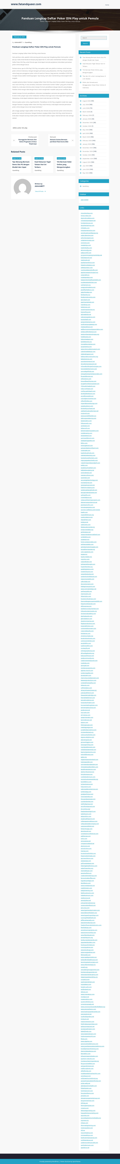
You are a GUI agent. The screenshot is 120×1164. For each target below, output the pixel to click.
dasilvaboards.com (86, 616)
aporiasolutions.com (87, 858)
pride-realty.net (85, 1083)
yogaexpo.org (85, 539)
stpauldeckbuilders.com (88, 942)
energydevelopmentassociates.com (91, 374)
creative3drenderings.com (89, 875)
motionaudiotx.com (87, 1128)
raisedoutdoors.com (87, 406)
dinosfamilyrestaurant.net (88, 364)
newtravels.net (85, 260)
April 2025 (86, 133)
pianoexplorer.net (86, 1014)
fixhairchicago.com (86, 829)
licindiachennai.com (87, 223)
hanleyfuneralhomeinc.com (89, 458)
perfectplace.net (85, 532)
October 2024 (87, 155)
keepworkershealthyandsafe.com (91, 280)
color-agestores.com (87, 552)
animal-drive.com (86, 848)
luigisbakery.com (86, 984)
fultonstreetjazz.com (87, 339)
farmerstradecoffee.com (88, 878)
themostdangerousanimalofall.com (91, 601)
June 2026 (86, 108)
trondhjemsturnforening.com (90, 1049)
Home (107, 5)
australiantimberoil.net (88, 361)
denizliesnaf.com (86, 831)
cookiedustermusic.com (88, 777)
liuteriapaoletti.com (87, 762)
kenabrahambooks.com (88, 638)
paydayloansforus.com (88, 262)
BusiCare (68, 1161)
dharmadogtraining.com (88, 1125)
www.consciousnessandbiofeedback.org (93, 1007)
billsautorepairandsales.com (89, 1056)
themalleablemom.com (88, 697)
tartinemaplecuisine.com (88, 707)
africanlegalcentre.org (87, 653)
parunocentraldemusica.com (89, 1044)
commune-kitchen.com (88, 641)
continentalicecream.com (88, 628)
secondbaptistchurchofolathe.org (91, 1118)
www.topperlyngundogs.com (89, 915)
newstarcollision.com (87, 475)
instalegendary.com (87, 277)
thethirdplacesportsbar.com (89, 1024)
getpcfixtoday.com (86, 292)
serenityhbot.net (86, 900)
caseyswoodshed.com (87, 826)
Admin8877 (18, 42)
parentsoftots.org (86, 873)
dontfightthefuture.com (88, 393)
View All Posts (39, 191)
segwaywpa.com (86, 861)
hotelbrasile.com (86, 337)
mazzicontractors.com (87, 1021)
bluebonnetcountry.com (88, 297)
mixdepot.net (85, 997)
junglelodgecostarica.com (88, 730)
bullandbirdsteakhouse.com (89, 960)
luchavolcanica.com (87, 784)
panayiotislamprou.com (88, 322)
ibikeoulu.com (85, 685)
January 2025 (87, 144)
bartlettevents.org (86, 342)
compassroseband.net (87, 843)
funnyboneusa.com (87, 774)
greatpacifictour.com (87, 794)
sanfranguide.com (86, 591)
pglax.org (84, 757)
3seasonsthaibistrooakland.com (90, 534)
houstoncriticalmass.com (88, 599)
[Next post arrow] (72, 140)
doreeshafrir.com (86, 675)
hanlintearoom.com (87, 1091)
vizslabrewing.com (86, 433)
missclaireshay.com (87, 213)
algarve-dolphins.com (87, 737)
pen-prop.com (85, 908)
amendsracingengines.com (89, 930)
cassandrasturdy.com (87, 574)
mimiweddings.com (87, 1135)
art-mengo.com (85, 715)
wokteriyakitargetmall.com (89, 490)
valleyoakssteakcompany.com (90, 824)
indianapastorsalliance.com (89, 821)
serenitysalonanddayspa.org (89, 233)
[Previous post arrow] (14, 140)
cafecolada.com (85, 581)
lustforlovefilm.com (87, 646)
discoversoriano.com (87, 584)
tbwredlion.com (85, 1053)
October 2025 (87, 126)
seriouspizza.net (86, 841)
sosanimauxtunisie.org (88, 309)
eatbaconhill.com (86, 253)
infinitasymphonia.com (88, 651)
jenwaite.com (85, 1096)
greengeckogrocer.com (88, 485)
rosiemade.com (85, 450)
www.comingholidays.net (88, 589)
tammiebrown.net (86, 720)
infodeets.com (85, 228)
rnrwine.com (85, 1108)
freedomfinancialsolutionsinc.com (91, 925)
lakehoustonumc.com (87, 893)
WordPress (55, 1161)
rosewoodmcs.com (86, 999)
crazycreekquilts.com (87, 631)
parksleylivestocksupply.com (89, 547)
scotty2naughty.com (87, 673)
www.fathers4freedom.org (89, 913)
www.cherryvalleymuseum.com (90, 349)
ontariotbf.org (85, 275)
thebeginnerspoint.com (88, 586)
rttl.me (83, 1130)
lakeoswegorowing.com (88, 1110)
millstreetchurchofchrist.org (89, 1078)
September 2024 (88, 158)
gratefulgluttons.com (87, 569)
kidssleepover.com (86, 257)
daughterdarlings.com (87, 225)
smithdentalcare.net (87, 1140)
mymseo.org (85, 1120)
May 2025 (86, 130)
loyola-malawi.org (86, 557)
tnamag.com (84, 851)
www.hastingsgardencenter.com (90, 1011)
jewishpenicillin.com (87, 505)
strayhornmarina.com (87, 621)
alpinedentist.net (86, 314)
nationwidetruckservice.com (89, 789)
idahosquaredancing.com (88, 418)
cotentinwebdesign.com (88, 351)
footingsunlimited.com (88, 945)
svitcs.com (84, 838)
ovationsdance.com (87, 517)
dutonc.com (84, 722)
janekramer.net (85, 710)
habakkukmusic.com (87, 895)
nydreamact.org (85, 285)
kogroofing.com (86, 312)
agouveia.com (85, 1115)
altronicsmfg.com (86, 250)
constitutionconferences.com (89, 833)
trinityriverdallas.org (87, 529)
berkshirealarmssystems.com (90, 431)
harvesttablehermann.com (89, 369)
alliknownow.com (86, 606)
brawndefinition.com (87, 626)
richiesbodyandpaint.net (88, 220)
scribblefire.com (86, 537)
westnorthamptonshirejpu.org (90, 334)
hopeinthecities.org (87, 567)
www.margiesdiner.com (88, 952)
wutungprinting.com (87, 744)
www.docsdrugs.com (87, 950)
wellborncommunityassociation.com (92, 329)
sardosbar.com (85, 426)
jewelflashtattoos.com (87, 290)
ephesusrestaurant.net (87, 1026)
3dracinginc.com (86, 596)
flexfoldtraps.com (86, 927)
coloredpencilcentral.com (88, 398)
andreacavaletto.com (87, 544)
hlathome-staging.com (88, 487)
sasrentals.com (85, 478)
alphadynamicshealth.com (89, 1086)
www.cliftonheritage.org (88, 964)
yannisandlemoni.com (87, 438)
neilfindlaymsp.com (87, 804)
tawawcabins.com (86, 421)
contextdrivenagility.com (88, 683)
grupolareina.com (86, 346)
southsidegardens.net (87, 1016)
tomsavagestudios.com (88, 507)
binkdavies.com (85, 633)
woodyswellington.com (88, 1029)
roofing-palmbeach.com (88, 391)
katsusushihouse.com (87, 655)
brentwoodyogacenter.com (89, 972)
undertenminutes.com (87, 240)
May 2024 (86, 173)
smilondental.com (86, 473)
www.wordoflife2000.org (88, 416)
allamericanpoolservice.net (89, 502)
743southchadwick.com (88, 386)
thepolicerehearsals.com (88, 604)
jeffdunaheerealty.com (87, 920)
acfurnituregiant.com (87, 238)
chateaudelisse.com (87, 327)
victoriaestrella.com (87, 796)
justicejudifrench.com (87, 693)
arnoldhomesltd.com (87, 396)
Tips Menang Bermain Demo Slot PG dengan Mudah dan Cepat (21, 164)
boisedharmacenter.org (88, 549)
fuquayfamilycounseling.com (89, 1113)
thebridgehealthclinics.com (89, 866)
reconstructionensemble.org (89, 779)
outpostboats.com (86, 561)
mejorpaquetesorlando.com (89, 460)
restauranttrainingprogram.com (90, 500)
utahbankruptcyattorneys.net (89, 411)
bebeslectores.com (86, 359)
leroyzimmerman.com (87, 1100)
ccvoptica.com (85, 979)
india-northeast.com (87, 389)
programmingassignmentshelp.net (91, 255)
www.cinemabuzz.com (87, 994)
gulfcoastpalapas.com (87, 863)
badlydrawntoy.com (87, 890)
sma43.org (84, 967)
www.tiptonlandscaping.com (89, 974)
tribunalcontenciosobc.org (89, 611)
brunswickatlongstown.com (89, 705)
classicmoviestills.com (87, 579)
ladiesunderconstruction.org (89, 356)
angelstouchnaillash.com (88, 468)
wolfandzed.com (86, 989)
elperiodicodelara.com (87, 218)
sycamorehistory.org (87, 1002)
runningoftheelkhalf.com (88, 918)
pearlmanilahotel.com (87, 302)
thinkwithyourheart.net (88, 408)
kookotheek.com (86, 319)
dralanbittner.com (86, 435)
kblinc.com (84, 443)
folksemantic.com (86, 423)
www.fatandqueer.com (26, 4)
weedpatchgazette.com (88, 440)
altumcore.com (85, 846)
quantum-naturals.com (88, 1058)
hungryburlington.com (88, 702)
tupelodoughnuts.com (87, 453)
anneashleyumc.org (87, 937)
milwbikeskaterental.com (88, 749)
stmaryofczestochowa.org (88, 690)
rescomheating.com (87, 1133)
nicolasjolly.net (85, 648)
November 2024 (88, 151)
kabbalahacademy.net (87, 470)
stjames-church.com (87, 670)
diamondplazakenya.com (88, 1051)
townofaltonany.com (87, 754)
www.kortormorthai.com (88, 932)
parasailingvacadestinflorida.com (91, 1081)
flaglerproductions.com (88, 623)
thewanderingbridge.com (88, 695)
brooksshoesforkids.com (88, 853)
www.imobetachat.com (88, 885)
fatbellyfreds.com (86, 1031)
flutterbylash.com (86, 1088)
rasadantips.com (86, 245)
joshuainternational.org (88, 903)
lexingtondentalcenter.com (89, 492)
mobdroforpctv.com (87, 571)
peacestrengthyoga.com (88, 922)
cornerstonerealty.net (87, 1004)
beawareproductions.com (88, 680)
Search (85, 43)
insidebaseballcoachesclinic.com (90, 1073)
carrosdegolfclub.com (87, 371)
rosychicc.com (85, 559)
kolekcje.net (84, 522)
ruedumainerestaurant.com (89, 660)
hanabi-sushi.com (86, 987)
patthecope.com (86, 836)
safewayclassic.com (87, 267)
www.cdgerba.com (86, 1041)
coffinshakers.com (86, 688)
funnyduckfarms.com (87, 1093)
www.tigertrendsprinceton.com (90, 910)
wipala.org (84, 554)
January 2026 (87, 119)
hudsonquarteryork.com (88, 1036)
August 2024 (87, 162)
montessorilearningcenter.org (90, 1061)
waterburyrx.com (86, 814)
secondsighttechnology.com (89, 480)
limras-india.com (86, 215)
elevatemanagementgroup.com (90, 1098)
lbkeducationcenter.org (88, 527)
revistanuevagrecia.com (88, 668)
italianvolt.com (85, 428)
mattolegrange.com (87, 727)
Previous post (32, 137)
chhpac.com (84, 1123)
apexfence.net (85, 1147)
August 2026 (87, 101)
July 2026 (86, 104)
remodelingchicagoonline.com (90, 969)
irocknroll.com (85, 413)
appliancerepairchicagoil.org (89, 272)
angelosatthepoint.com (88, 819)
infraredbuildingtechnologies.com (91, 366)
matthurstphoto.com (87, 1068)
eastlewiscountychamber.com (90, 608)
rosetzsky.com (85, 663)
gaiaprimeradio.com (87, 717)
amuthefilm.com (86, 643)
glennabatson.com (86, 618)
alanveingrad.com (86, 740)
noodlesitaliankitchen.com (89, 282)
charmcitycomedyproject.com (90, 678)
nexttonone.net (85, 898)
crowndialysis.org (86, 497)
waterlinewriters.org (87, 868)
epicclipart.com (85, 300)
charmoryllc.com (86, 594)
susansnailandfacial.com (88, 905)
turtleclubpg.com (86, 791)
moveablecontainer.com (88, 344)
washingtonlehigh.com (88, 982)
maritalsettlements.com (88, 747)
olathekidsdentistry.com (88, 455)
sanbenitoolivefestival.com (89, 576)
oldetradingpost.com (87, 354)
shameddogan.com (87, 871)
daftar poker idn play (20, 128)
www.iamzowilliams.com (88, 1009)
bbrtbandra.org (85, 295)
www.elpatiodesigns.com (88, 1034)
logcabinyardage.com (87, 880)
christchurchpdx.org (87, 636)
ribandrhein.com (86, 520)
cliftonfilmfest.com (86, 401)
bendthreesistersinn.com (88, 769)
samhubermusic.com (87, 1145)
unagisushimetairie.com (88, 287)
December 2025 (88, 122)
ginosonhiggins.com (87, 742)
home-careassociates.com (88, 542)
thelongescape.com (87, 725)
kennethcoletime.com (87, 700)
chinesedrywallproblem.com (89, 767)
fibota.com (84, 1039)
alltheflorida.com (86, 1071)
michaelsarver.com (86, 482)
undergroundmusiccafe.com (89, 1142)
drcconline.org (85, 809)
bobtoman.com (85, 307)
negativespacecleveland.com (89, 759)
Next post (53, 137)
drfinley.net (84, 1103)
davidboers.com (86, 883)
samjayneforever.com (87, 1066)
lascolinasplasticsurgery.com (89, 962)
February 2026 (87, 115)
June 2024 (86, 169)
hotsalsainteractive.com (88, 230)
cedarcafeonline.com (87, 235)
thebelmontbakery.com (88, 265)
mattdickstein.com (86, 888)
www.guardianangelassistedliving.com (92, 1046)
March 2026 (86, 112)
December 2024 (88, 148)
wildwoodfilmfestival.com (88, 332)
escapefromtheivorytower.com (90, 384)
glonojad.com (85, 665)
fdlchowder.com (85, 955)
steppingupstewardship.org (89, 977)
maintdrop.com (85, 304)
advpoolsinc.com (86, 816)
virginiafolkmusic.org (87, 515)
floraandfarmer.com (87, 376)
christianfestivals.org (87, 732)
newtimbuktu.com (86, 248)
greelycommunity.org (87, 658)
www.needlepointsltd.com (89, 957)
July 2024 (86, 166)
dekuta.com (84, 992)
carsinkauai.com (86, 1076)
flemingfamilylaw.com (87, 1105)
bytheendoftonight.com (88, 564)
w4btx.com (84, 465)
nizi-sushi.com (85, 712)
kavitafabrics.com (86, 782)
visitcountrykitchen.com (88, 735)
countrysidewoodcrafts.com (89, 270)
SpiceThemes (76, 1161)
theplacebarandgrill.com (88, 811)
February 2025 (87, 140)
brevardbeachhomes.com (88, 381)
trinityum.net (85, 1019)
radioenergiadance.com (88, 317)
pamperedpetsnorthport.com (89, 448)
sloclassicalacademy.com (88, 613)
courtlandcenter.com (87, 801)
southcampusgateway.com (89, 324)
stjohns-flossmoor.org (87, 772)
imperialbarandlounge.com (89, 403)
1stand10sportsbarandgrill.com (90, 463)
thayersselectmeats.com (88, 856)
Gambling (28, 42)
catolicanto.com (85, 524)
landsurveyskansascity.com (89, 940)
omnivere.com (85, 243)
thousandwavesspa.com (88, 799)
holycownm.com (86, 786)
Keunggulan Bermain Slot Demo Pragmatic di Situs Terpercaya (27, 142)
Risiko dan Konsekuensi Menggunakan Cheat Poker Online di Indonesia (94, 85)
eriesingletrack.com (87, 445)
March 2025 (86, 137)
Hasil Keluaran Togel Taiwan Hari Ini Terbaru (43, 164)
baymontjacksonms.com (88, 752)
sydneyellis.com (85, 495)
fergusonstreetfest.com (88, 1063)
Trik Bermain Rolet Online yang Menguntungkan (64, 164)
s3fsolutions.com (86, 379)
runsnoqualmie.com (87, 947)
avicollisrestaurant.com (88, 806)
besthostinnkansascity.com (89, 1138)
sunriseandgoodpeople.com (89, 764)
